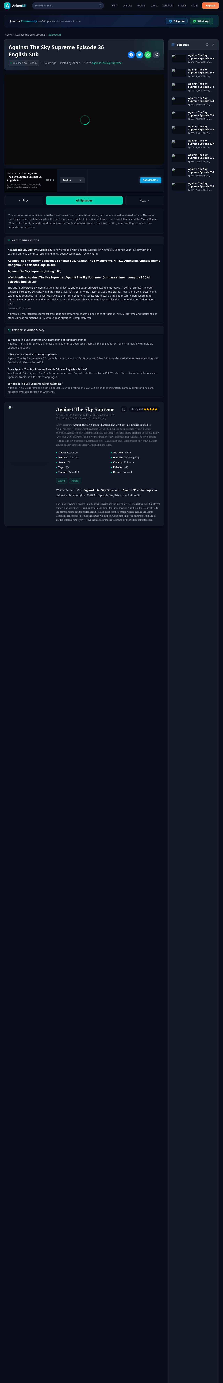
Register (210, 5)
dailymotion (150, 180)
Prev (26, 200)
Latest (154, 5)
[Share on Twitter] (139, 54)
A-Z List (127, 5)
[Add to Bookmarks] (123, 409)
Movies (182, 5)
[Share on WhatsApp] (147, 54)
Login (194, 5)
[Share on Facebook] (131, 54)
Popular (141, 5)
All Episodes (84, 200)
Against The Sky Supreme (30, 34)
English (67, 180)
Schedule (168, 5)
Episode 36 (54, 34)
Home (115, 5)
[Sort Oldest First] (213, 44)
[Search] (100, 5)
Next (143, 200)
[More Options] (156, 54)
